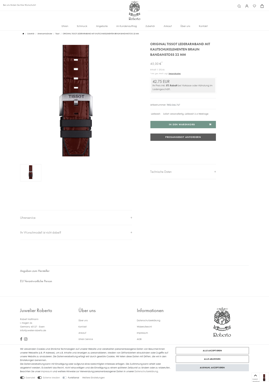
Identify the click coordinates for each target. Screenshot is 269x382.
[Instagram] (25, 339)
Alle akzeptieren (212, 350)
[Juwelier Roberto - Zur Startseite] (134, 4)
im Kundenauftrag (126, 26)
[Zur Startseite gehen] (23, 34)
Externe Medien (51, 377)
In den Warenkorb (182, 124)
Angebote (102, 26)
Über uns (185, 26)
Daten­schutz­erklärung (148, 320)
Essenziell (30, 377)
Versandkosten (174, 73)
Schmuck (82, 26)
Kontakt (203, 26)
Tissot (57, 34)
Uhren (64, 26)
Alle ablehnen (212, 359)
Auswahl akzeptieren (212, 367)
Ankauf (168, 26)
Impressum (142, 333)
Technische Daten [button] (161, 172)
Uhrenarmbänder (45, 34)
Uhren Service (85, 339)
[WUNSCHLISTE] (264, 377)
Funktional (73, 377)
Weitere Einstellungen (93, 377)
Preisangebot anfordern (183, 137)
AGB (139, 339)
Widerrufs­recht (144, 326)
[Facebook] (21, 339)
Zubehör (150, 26)
